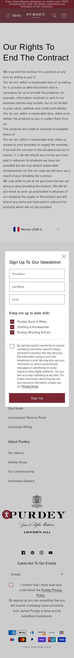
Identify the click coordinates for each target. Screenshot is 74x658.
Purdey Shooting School (33, 332)
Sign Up (37, 398)
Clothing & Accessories (33, 327)
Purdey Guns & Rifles (32, 321)
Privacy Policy (30, 386)
